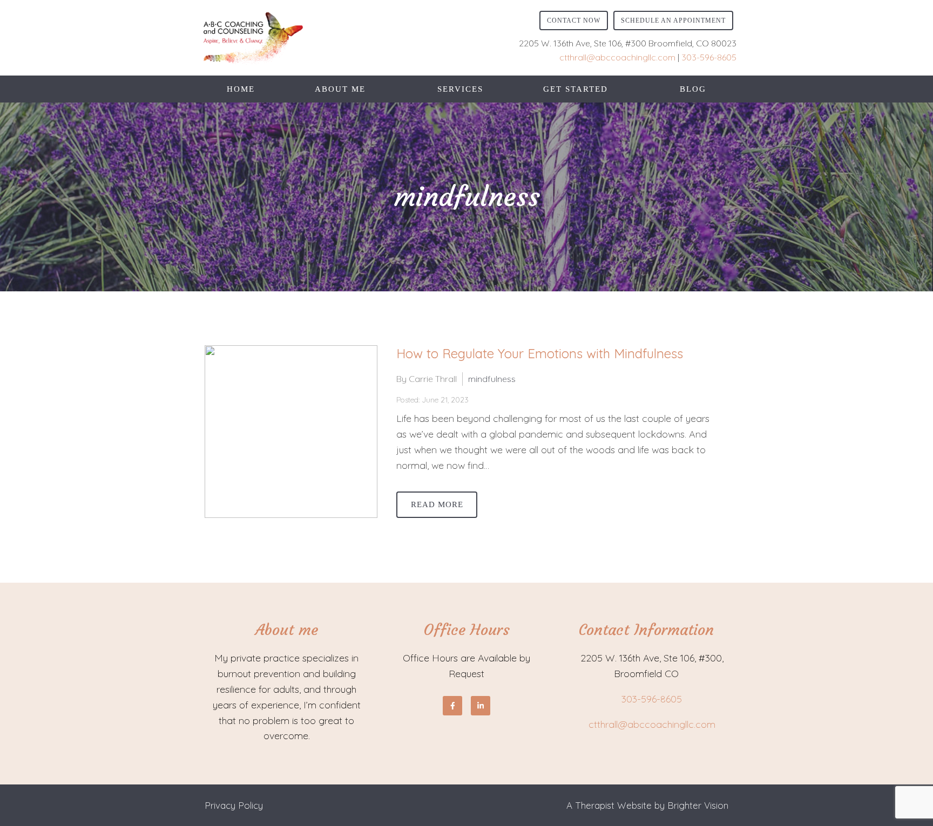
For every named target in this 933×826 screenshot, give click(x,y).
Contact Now (573, 20)
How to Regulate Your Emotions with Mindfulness (539, 353)
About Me (340, 89)
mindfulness (492, 378)
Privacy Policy (234, 805)
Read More (437, 504)
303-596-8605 (708, 57)
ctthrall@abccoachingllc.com (617, 57)
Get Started (575, 89)
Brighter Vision (697, 805)
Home (241, 89)
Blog (693, 89)
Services (460, 89)
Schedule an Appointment (673, 20)
